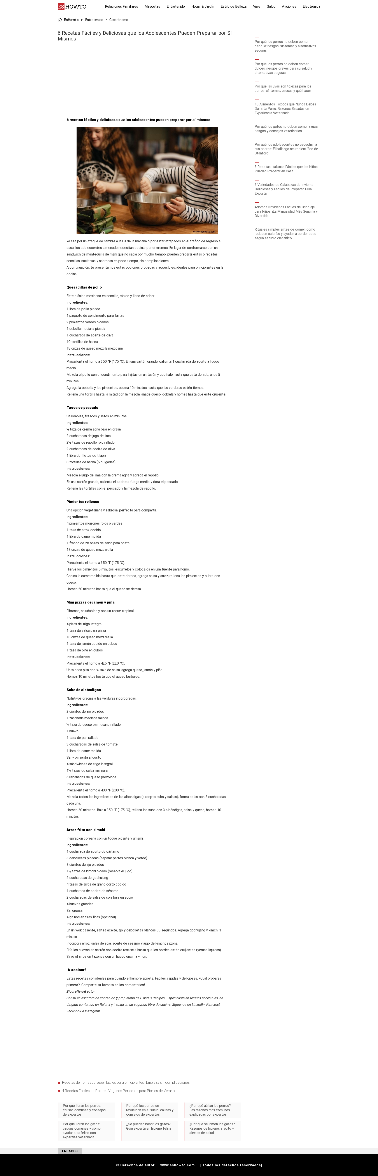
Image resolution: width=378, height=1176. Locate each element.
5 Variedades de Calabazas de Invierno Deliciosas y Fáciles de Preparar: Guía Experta (284, 189)
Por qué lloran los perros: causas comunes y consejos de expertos (84, 1110)
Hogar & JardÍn (202, 6)
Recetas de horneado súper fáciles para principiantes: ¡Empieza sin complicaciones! (126, 1082)
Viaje (256, 6)
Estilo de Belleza (234, 6)
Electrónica (311, 6)
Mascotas (152, 6)
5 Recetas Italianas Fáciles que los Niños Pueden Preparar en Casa (286, 169)
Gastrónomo (118, 20)
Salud (271, 6)
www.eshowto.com (177, 1165)
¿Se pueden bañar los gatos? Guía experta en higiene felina (148, 1126)
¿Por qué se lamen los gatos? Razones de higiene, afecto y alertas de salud (212, 1128)
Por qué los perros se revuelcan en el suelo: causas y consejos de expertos (149, 1110)
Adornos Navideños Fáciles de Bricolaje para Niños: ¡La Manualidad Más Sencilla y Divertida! (286, 211)
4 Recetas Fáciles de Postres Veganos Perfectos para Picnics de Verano (118, 1091)
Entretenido (176, 6)
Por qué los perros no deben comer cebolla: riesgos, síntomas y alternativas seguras (285, 46)
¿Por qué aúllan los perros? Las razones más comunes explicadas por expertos (210, 1110)
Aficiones (289, 6)
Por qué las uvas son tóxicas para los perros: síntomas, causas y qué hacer (283, 88)
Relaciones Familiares (121, 6)
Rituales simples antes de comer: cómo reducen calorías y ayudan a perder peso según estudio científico (285, 233)
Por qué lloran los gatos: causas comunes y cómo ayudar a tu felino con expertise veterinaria (82, 1130)
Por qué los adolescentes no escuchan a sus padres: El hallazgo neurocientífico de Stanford (286, 148)
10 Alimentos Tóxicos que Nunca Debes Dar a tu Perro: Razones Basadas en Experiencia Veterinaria (285, 108)
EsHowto (71, 20)
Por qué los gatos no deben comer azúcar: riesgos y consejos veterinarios (287, 128)
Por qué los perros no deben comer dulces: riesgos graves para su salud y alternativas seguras (283, 68)
